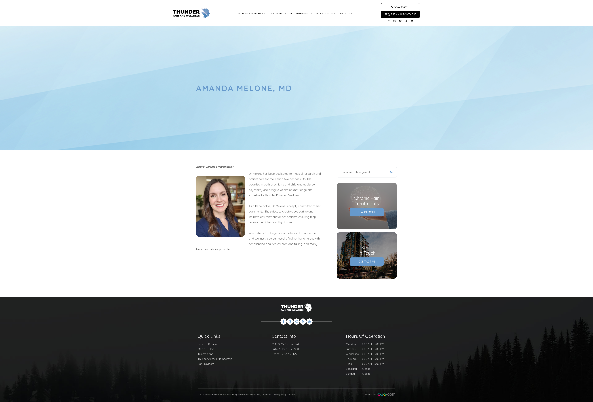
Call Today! (401, 6)
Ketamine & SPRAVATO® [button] (250, 13)
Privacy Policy (279, 394)
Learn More (367, 212)
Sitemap (291, 394)
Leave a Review (207, 344)
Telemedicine (205, 354)
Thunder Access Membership (215, 358)
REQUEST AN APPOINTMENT (400, 14)
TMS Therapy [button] (276, 13)
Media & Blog (206, 349)
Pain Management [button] (300, 13)
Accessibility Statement (260, 394)
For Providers (206, 363)
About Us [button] (344, 13)
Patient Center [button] (324, 13)
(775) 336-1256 (289, 354)
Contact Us (367, 261)
